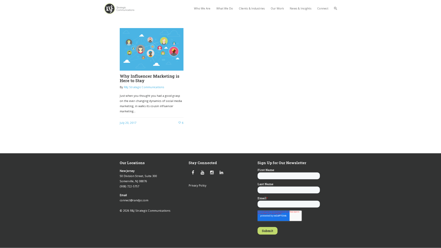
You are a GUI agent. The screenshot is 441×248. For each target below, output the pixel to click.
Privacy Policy (198, 185)
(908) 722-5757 (129, 186)
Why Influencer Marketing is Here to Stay (149, 78)
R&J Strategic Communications (144, 87)
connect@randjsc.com (134, 200)
